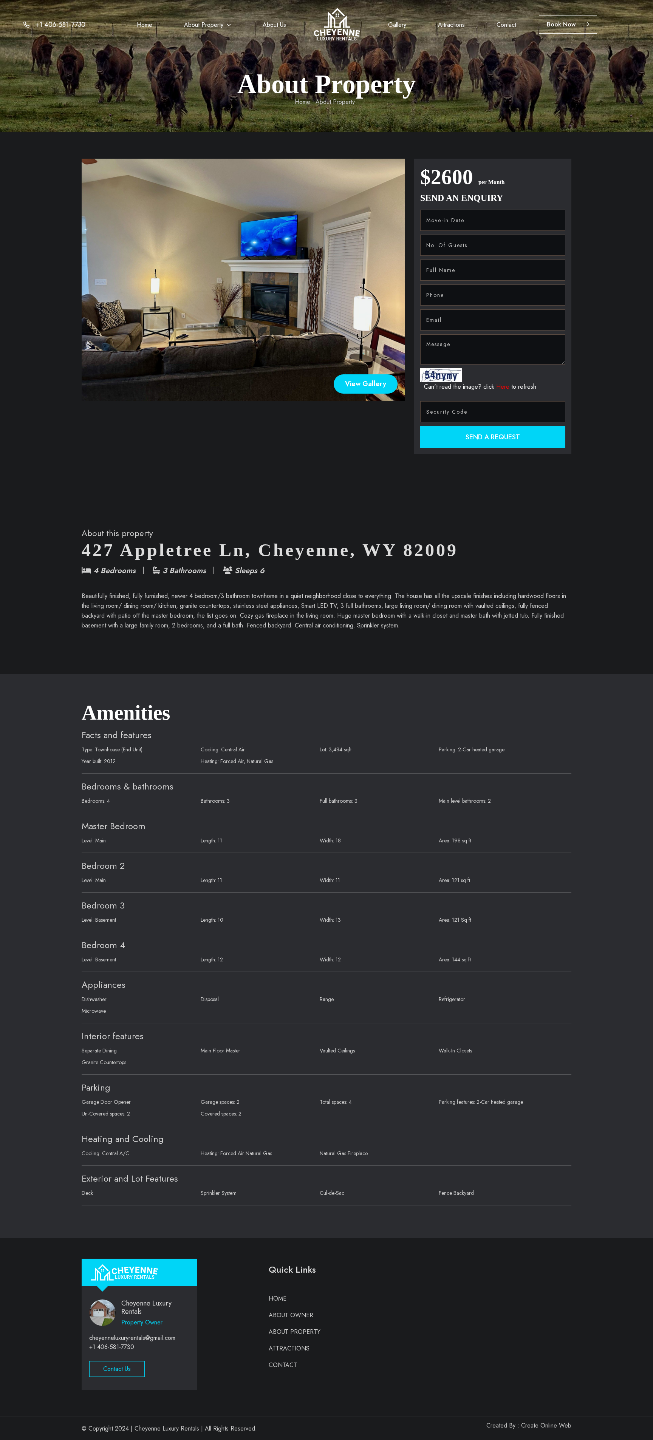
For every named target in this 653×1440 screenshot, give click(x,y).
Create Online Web (546, 1425)
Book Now (561, 24)
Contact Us (117, 1368)
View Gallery (365, 384)
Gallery (397, 24)
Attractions (451, 24)
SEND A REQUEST (493, 437)
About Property (203, 24)
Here (503, 386)
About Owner (291, 1315)
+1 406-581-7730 (60, 24)
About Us (274, 24)
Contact (506, 24)
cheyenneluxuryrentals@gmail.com (132, 1337)
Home (144, 24)
